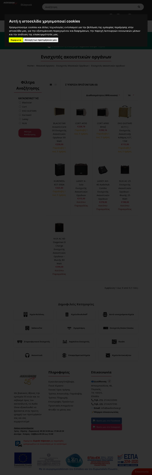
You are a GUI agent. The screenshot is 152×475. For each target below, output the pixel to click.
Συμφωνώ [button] (16, 40)
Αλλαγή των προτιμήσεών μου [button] (41, 40)
